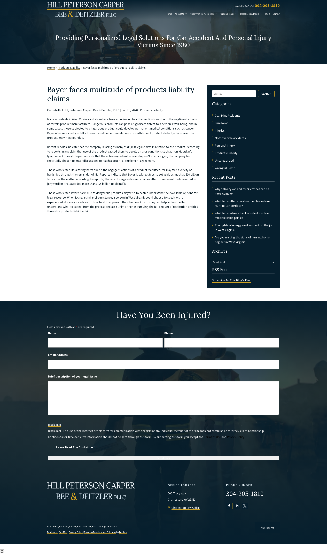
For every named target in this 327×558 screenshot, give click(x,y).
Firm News (221, 123)
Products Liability (151, 110)
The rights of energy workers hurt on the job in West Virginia (244, 227)
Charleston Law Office (186, 508)
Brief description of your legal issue (72, 376)
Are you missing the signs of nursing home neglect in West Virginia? (242, 239)
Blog (267, 14)
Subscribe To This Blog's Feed (231, 280)
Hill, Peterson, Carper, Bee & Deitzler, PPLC (92, 110)
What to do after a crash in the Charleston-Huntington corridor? (242, 203)
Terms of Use (212, 437)
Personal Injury (227, 14)
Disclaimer (54, 425)
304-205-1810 (267, 5)
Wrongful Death (225, 168)
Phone (168, 333)
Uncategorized (224, 160)
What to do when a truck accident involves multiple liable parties (242, 215)
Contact (276, 14)
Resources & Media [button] (249, 14)
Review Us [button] (267, 527)
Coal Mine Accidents (227, 115)
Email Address (59, 355)
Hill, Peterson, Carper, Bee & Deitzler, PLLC (76, 526)
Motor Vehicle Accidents (202, 14)
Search (266, 93)
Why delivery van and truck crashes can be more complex (242, 191)
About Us (179, 14)
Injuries (220, 130)
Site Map (63, 532)
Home (169, 14)
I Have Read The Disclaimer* (76, 447)
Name (52, 333)
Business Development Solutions (100, 532)
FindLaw (123, 532)
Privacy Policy (235, 437)
